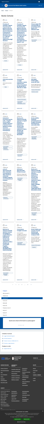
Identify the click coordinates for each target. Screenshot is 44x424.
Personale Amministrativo (4, 379)
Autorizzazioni (25, 385)
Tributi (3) (5, 315)
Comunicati (35, 370)
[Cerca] (41, 5)
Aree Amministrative (5, 370)
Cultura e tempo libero (15, 371)
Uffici (2, 372)
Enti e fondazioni (4, 374)
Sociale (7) (5, 312)
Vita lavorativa (14, 373)
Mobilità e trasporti (15, 379)
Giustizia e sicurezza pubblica (26, 372)
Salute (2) (5, 310)
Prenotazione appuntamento (14, 392)
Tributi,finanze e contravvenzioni (25, 376)
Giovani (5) (5, 305)
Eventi (34, 380)
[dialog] (22, 417)
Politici (2, 376)
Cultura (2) (5, 300)
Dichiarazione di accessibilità (25, 400)
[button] (22, 422)
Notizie (34, 368)
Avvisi (6, 20)
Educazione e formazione (24, 369)
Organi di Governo (4, 368)
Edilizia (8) (5, 303)
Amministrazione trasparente (25, 392)
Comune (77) (5, 298)
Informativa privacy (26, 395)
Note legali (24, 397)
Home (2, 10)
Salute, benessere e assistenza (26, 382)
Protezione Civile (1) (7, 308)
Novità (6, 10)
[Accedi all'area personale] (39, 1)
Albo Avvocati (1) (6, 293)
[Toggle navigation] (2, 5)
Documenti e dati (4, 382)
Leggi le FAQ (13, 398)
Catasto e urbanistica (15, 377)
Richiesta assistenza (15, 401)
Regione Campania (5, 1)
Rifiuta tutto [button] (26, 419)
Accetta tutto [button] (17, 419)
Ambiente (24, 379)
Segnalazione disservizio (14, 395)
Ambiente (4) (5, 295)
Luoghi (34, 378)
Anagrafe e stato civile (15, 369)
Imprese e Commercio (15, 375)
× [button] (42, 411)
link (33, 416)
